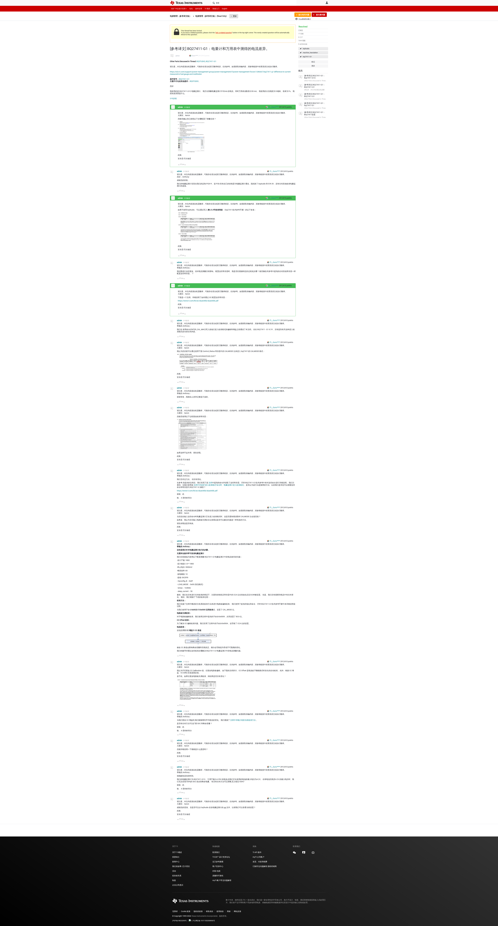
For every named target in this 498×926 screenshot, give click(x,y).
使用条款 (220, 911)
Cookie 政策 (185, 911)
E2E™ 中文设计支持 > (179, 9)
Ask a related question (224, 33)
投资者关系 (176, 876)
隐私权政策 (198, 911)
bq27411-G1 (307, 57)
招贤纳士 (175, 857)
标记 (313, 62)
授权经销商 (272, 866)
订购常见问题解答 (260, 866)
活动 (174, 871)
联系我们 (216, 852)
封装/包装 (216, 871)
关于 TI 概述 (177, 852)
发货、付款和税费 (260, 862)
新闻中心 (175, 862)
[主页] (188, 3)
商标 (229, 911)
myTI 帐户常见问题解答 (221, 880)
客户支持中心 (217, 866)
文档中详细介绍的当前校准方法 (243, 720)
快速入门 (216, 9)
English (224, 9)
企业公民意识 (177, 885)
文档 (210, 483)
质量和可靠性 (218, 876)
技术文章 (198, 9)
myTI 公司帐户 (258, 857)
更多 (235, 16)
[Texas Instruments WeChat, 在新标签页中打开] (294, 853)
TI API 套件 (257, 852)
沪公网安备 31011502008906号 (203, 921)
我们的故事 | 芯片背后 (181, 866)
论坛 (191, 9)
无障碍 (175, 911)
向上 (179, 165)
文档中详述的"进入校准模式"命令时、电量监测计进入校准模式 (219, 485)
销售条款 (209, 911)
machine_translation (310, 53)
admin (177, 56)
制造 (174, 880)
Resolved (303, 26)
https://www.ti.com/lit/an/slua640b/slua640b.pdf (198, 301)
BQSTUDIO (200, 61)
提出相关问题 (303, 15)
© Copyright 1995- (181, 916)
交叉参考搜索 (217, 862)
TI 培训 (207, 9)
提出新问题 (320, 15)
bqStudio (306, 49)
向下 (185, 165)
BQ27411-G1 (211, 61)
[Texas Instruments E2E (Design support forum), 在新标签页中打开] (303, 853)
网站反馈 (237, 911)
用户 (327, 2)
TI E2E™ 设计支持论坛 (221, 857)
